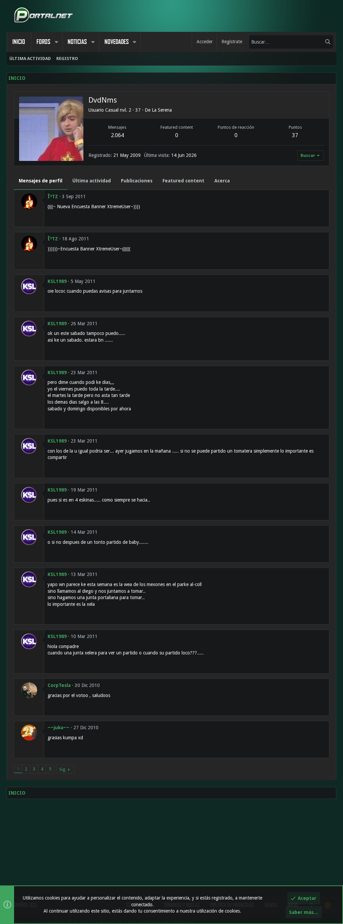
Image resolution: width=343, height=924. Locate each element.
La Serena (162, 110)
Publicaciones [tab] (136, 180)
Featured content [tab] (183, 180)
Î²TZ (53, 196)
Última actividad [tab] (91, 180)
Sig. (62, 769)
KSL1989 (57, 281)
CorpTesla (59, 685)
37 (295, 135)
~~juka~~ (58, 727)
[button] (56, 42)
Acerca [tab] (222, 180)
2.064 (117, 135)
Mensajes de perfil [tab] (40, 180)
